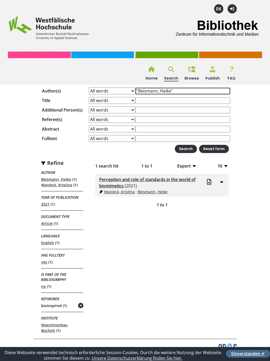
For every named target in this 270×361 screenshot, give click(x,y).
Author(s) (51, 91)
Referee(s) (52, 119)
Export (184, 166)
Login (232, 8)
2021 (45, 204)
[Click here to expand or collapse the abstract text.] (222, 182)
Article (47, 223)
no (43, 286)
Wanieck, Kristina (56, 184)
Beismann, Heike (56, 179)
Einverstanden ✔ (248, 354)
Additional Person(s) (62, 110)
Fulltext (49, 138)
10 (220, 166)
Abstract (50, 129)
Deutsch (218, 8)
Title (46, 100)
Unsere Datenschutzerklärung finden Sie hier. (137, 358)
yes (44, 262)
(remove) (70, 305)
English (47, 242)
